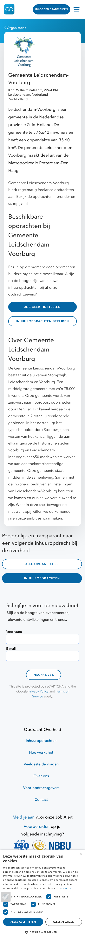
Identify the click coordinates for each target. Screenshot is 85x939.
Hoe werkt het (41, 752)
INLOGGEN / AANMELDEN (51, 9)
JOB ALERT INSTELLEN (42, 307)
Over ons (41, 776)
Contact (41, 799)
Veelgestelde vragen (41, 764)
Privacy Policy (38, 691)
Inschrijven (43, 675)
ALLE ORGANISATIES (42, 564)
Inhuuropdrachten (41, 740)
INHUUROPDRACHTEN (42, 578)
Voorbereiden (37, 826)
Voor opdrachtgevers (41, 787)
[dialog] (42, 894)
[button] (42, 932)
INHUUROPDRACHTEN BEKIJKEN (42, 321)
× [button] (80, 854)
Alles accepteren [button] (23, 922)
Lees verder (66, 888)
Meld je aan (24, 817)
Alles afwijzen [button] (63, 922)
